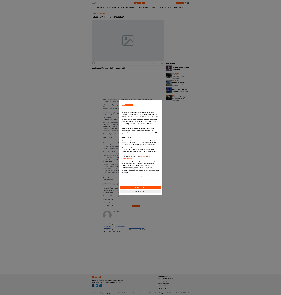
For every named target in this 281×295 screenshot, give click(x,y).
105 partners (142, 176)
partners (124, 125)
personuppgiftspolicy (127, 158)
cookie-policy (142, 156)
